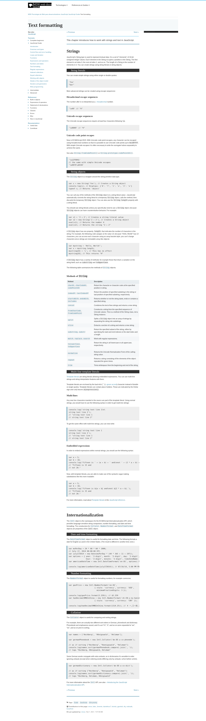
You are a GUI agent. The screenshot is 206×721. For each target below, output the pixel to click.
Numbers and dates (37, 64)
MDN (29, 14)
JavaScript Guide (74, 14)
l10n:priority (93, 702)
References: (32, 97)
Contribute (33, 128)
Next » (136, 32)
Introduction (34, 46)
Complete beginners (37, 40)
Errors (32, 113)
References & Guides (80, 5)
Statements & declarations (39, 105)
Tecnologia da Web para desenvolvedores (46, 14)
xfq (125, 706)
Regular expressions (37, 69)
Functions (33, 58)
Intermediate (34, 90)
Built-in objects (35, 99)
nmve (90, 706)
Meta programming (36, 87)
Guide (76, 702)
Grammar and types (37, 49)
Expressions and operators (39, 61)
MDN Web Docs (40, 5)
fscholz (114, 706)
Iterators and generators (38, 84)
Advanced (33, 93)
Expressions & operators (38, 102)
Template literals (73, 377)
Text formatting (35, 66)
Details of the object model (39, 81)
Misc (31, 116)
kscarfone (70, 709)
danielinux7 (107, 706)
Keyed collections (36, 75)
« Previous (71, 32)
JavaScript (64, 14)
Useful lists (33, 125)
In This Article (149, 32)
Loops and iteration (36, 55)
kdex (94, 706)
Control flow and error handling (40, 52)
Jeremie (99, 706)
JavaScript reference (117, 500)
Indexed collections (36, 72)
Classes (33, 110)
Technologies (61, 5)
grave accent (112, 384)
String (78, 57)
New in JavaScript (36, 119)
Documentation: (34, 123)
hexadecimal (102, 102)
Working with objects (37, 78)
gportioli (120, 706)
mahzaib (129, 706)
